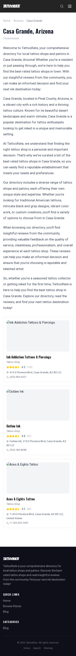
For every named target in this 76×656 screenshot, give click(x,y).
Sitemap (48, 648)
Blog (6, 611)
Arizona (18, 20)
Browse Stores (12, 606)
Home (7, 20)
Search (37, 648)
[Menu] (70, 6)
